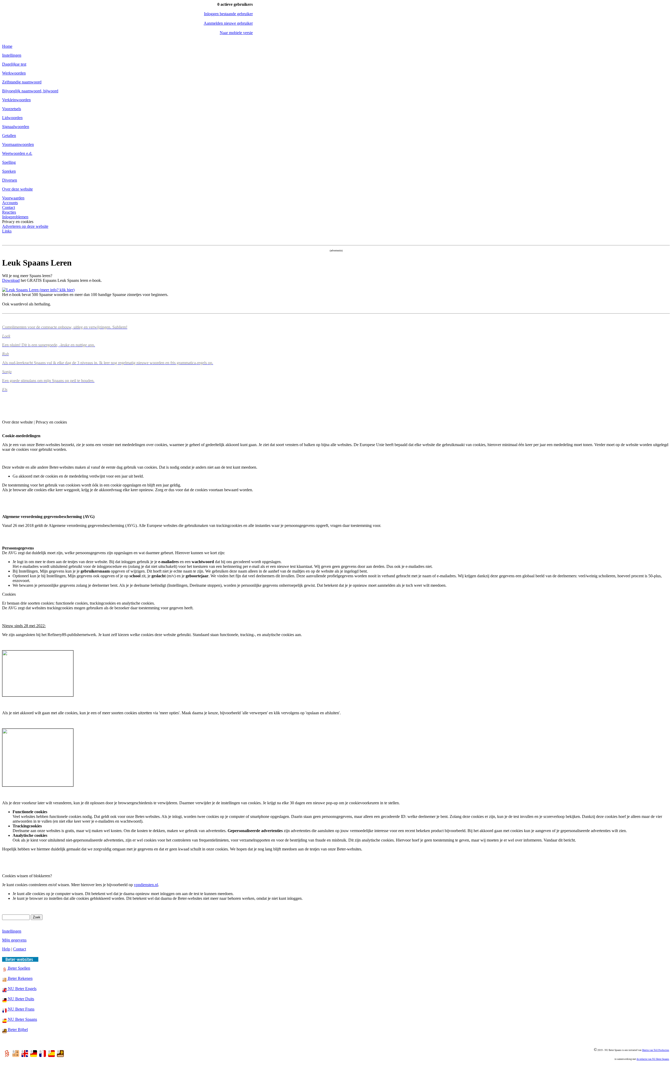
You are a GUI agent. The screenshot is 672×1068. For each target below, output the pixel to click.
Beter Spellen (18, 968)
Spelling (9, 162)
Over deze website (17, 189)
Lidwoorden (12, 117)
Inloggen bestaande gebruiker (228, 14)
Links (7, 231)
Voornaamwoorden (18, 144)
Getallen (9, 135)
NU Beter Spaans (22, 1019)
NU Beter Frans (20, 1009)
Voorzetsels (11, 109)
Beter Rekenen (20, 978)
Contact (8, 207)
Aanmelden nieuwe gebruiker (228, 23)
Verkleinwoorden (16, 100)
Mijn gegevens (14, 940)
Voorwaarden (13, 198)
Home (7, 46)
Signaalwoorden (15, 126)
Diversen (9, 180)
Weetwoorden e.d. (17, 153)
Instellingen (11, 55)
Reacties (9, 212)
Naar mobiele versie (236, 32)
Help (6, 949)
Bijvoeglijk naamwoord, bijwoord (30, 91)
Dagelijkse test (14, 64)
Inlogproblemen (15, 217)
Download (11, 280)
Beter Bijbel (17, 1029)
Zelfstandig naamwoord (21, 82)
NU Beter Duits (20, 999)
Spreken (9, 171)
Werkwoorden (14, 73)
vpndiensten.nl (146, 884)
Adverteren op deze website (25, 226)
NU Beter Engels (21, 988)
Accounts (10, 202)
